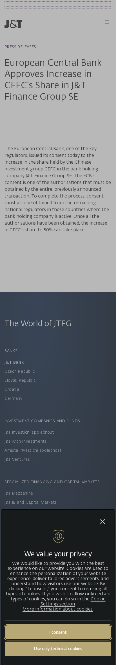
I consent (58, 632)
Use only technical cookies (58, 648)
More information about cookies (58, 609)
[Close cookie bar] (103, 521)
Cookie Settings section (73, 601)
